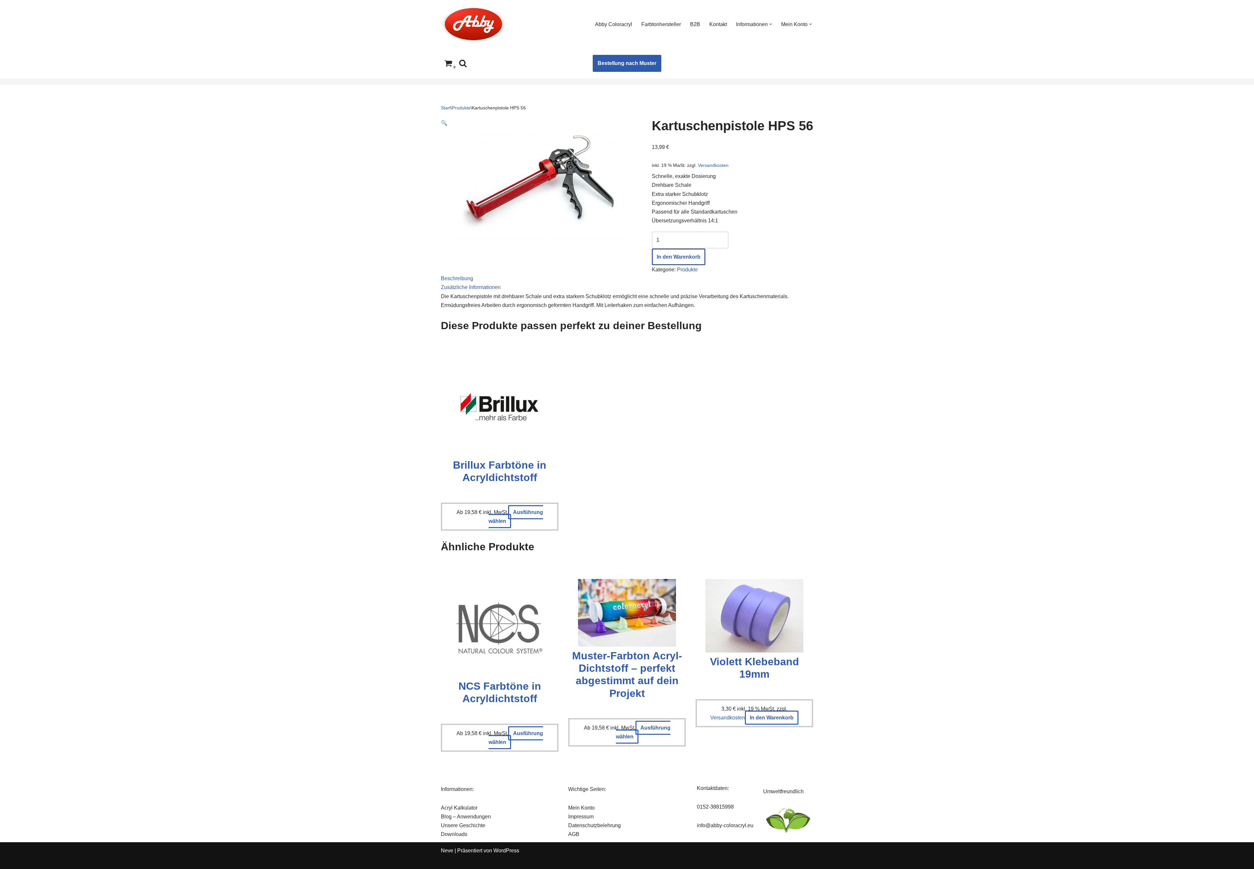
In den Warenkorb (678, 257)
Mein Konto (581, 808)
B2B (695, 24)
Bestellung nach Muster (627, 63)
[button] (770, 24)
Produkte (461, 107)
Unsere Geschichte (463, 825)
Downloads (454, 834)
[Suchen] (463, 63)
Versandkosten (713, 165)
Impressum (581, 816)
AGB (573, 834)
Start (446, 107)
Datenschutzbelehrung (594, 825)
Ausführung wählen (516, 516)
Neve (447, 850)
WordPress (506, 850)
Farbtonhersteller (661, 24)
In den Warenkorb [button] (772, 717)
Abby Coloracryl (613, 24)
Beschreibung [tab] (457, 278)
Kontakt (718, 24)
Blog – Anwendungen (466, 816)
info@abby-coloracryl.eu (725, 825)
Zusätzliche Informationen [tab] (471, 287)
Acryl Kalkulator (459, 808)
